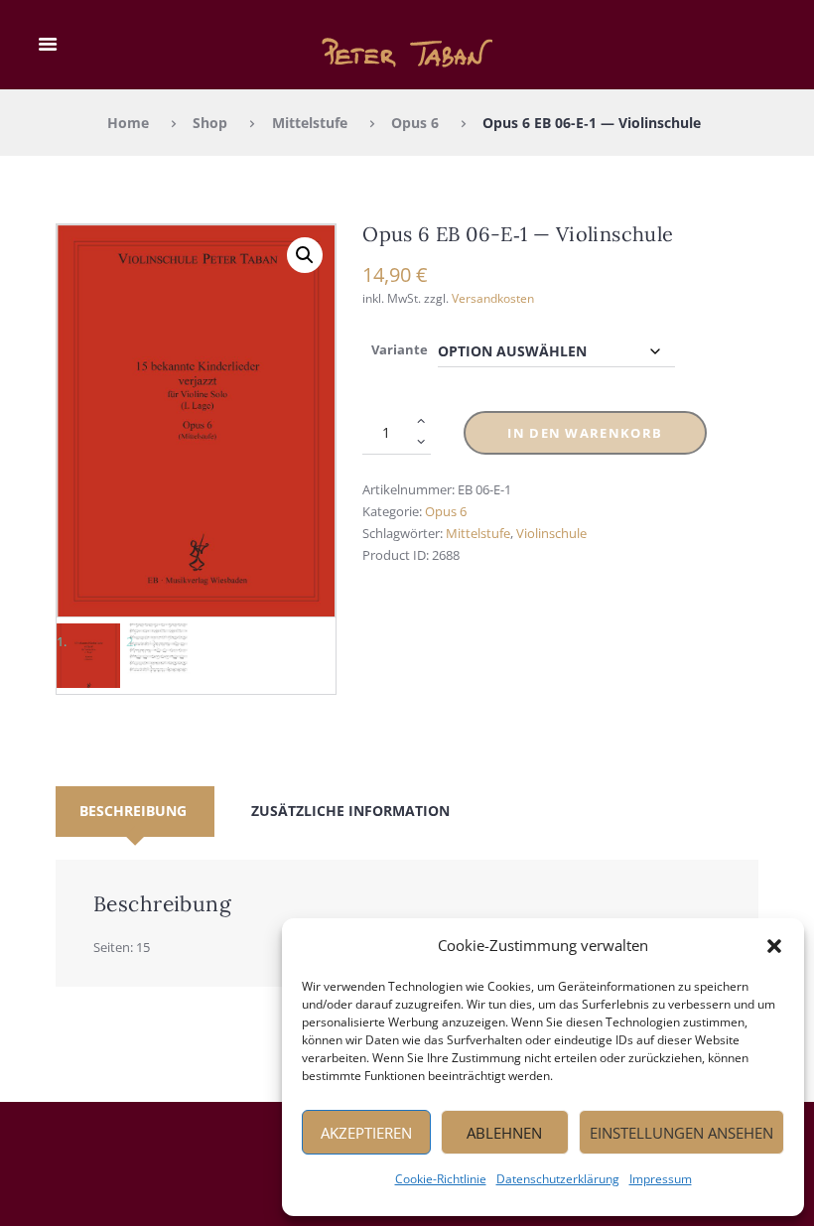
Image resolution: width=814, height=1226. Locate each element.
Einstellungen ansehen (681, 1133)
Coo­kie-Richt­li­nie (440, 1178)
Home (128, 122)
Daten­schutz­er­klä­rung (557, 1178)
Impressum (660, 1178)
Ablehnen (504, 1133)
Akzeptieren (366, 1133)
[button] (774, 946)
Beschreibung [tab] (133, 810)
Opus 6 (415, 122)
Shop (210, 122)
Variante (399, 349)
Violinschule (551, 533)
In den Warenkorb (584, 433)
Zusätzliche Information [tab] (350, 810)
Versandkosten (493, 298)
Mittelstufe (309, 122)
